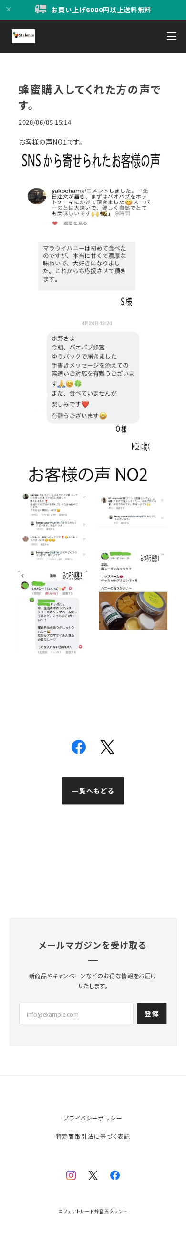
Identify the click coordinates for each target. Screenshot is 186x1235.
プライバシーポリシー (93, 1118)
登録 (152, 1013)
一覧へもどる (93, 790)
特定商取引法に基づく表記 (93, 1136)
